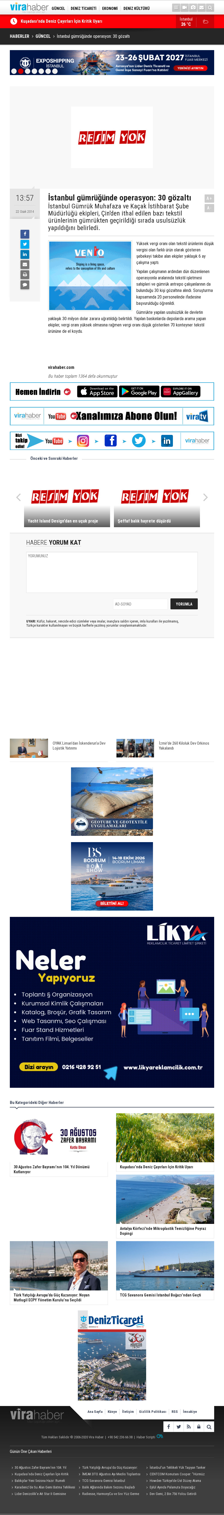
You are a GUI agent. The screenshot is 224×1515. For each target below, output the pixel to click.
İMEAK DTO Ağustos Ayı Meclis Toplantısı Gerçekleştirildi (108, 1474)
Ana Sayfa (94, 1412)
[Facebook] (24, 234)
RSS (175, 1412)
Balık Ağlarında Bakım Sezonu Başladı (108, 1487)
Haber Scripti (146, 1437)
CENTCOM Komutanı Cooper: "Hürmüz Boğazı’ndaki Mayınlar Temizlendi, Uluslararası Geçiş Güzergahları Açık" (177, 1474)
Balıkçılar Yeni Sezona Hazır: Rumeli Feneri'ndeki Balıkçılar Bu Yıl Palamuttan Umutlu (38, 1481)
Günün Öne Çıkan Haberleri (31, 1451)
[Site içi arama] (210, 8)
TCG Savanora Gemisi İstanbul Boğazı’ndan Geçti (101, 1481)
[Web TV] (185, 8)
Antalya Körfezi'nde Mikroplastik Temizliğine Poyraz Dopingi (77, 21)
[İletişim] (202, 8)
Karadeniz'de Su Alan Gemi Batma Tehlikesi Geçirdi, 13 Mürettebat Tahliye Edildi (42, 1488)
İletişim (128, 1412)
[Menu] (176, 8)
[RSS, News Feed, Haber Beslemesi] (189, 1426)
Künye (112, 1412)
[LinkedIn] (24, 254)
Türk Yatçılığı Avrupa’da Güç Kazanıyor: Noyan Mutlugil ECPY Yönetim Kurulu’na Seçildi (107, 1468)
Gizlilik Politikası (152, 1412)
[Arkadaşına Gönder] (24, 264)
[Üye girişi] (199, 1426)
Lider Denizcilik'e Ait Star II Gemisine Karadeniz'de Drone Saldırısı (38, 1494)
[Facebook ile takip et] (168, 1426)
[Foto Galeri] (193, 8)
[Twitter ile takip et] (178, 1426)
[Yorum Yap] (24, 284)
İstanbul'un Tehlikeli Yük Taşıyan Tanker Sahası (175, 1468)
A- (209, 208)
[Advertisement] (112, 691)
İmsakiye (190, 1412)
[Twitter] (24, 244)
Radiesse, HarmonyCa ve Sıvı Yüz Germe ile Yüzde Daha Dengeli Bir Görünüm (108, 1494)
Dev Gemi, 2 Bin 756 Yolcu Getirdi (173, 1494)
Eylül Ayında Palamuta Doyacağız (172, 1487)
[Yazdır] (24, 274)
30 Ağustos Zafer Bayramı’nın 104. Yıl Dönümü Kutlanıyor (38, 1468)
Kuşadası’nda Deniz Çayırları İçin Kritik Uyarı (39, 1474)
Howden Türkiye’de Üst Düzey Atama (175, 1481)
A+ (209, 198)
